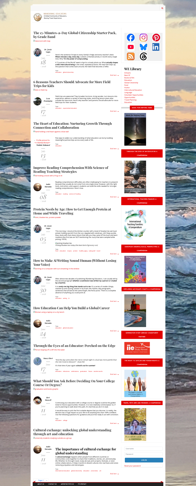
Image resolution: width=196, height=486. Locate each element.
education (58, 72)
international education (62, 471)
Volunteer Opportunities (133, 95)
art (100, 471)
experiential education (70, 108)
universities (94, 471)
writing (65, 298)
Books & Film (129, 78)
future (90, 371)
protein (75, 251)
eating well (92, 251)
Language (128, 92)
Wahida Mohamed (43, 145)
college (65, 420)
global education (68, 328)
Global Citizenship (131, 83)
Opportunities (129, 97)
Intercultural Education (133, 90)
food (56, 251)
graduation (83, 371)
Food (126, 85)
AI (68, 298)
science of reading (74, 194)
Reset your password (132, 466)
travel (98, 251)
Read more (114, 75)
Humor (127, 87)
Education (128, 80)
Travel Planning (130, 100)
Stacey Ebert (48, 358)
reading (65, 194)
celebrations (75, 371)
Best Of (127, 75)
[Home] (51, 17)
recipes (69, 251)
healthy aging (83, 251)
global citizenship (68, 72)
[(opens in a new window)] (131, 37)
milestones (66, 371)
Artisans (127, 73)
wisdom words (98, 371)
